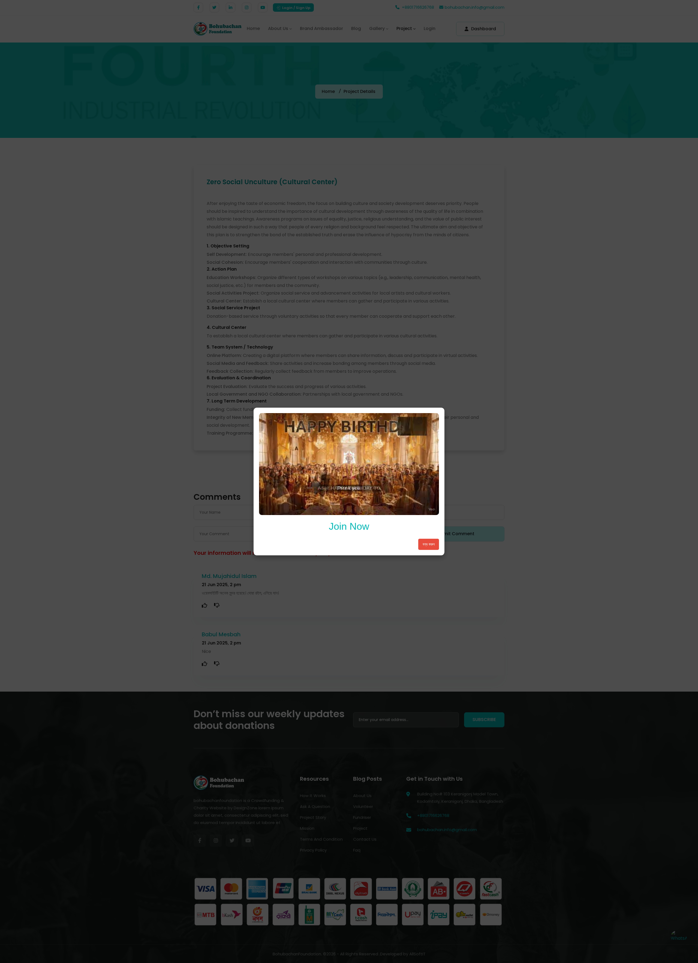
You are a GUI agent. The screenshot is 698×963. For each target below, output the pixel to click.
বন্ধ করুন (429, 544)
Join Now (349, 526)
